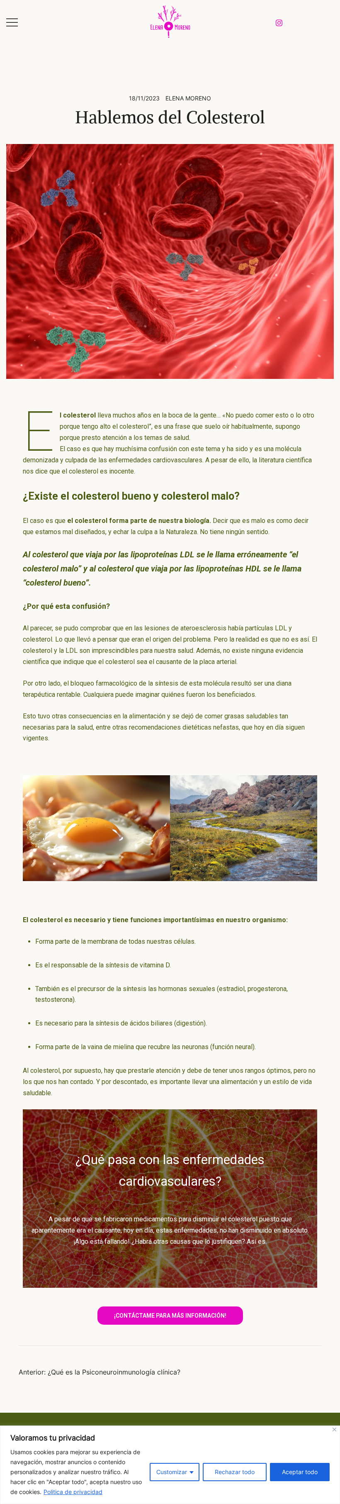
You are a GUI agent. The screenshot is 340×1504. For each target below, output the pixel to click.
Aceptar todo (300, 1471)
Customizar (171, 1471)
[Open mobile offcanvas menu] (12, 21)
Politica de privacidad (73, 1491)
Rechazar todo (235, 1471)
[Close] (334, 1429)
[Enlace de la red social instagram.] (279, 21)
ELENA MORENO (188, 98)
